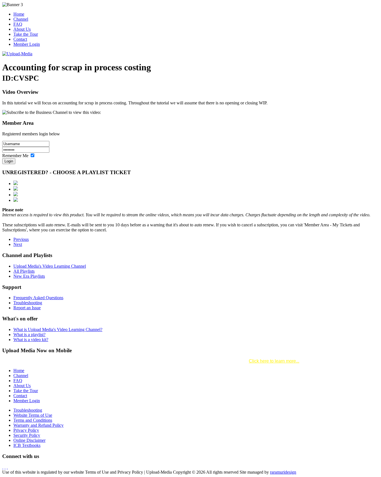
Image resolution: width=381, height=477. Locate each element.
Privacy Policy (26, 430)
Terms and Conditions (32, 420)
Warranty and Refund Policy (38, 425)
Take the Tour (25, 34)
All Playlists (24, 271)
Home (18, 14)
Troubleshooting (27, 302)
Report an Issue (27, 307)
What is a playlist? (29, 334)
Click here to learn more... (274, 361)
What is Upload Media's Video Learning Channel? (57, 329)
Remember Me (16, 155)
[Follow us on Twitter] (5, 467)
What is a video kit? (30, 339)
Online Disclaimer (29, 440)
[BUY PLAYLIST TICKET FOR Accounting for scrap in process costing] (15, 183)
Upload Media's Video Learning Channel (49, 266)
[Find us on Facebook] (2, 467)
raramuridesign (283, 472)
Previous (21, 239)
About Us (22, 29)
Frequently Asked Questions (38, 297)
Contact (20, 39)
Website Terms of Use (32, 415)
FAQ (17, 24)
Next (17, 244)
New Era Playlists (29, 276)
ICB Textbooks (26, 445)
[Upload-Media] (17, 53)
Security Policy (26, 435)
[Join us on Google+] (7, 467)
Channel (20, 19)
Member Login (26, 44)
